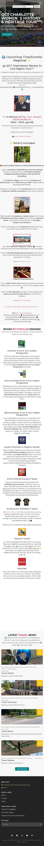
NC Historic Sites (25, 261)
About (3, 795)
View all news (22, 769)
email (5, 787)
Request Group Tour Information (13, 816)
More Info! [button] (7, 34)
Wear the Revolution (12, 512)
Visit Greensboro (25, 300)
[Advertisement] (22, 606)
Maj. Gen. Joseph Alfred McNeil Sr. (27, 118)
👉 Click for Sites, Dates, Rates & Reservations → (22, 307)
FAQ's (3, 801)
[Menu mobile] (40, 3)
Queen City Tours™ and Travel (10, 3)
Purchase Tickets (7, 812)
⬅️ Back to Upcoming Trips (22, 313)
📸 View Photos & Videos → (22, 136)
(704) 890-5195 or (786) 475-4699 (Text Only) (17, 785)
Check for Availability (8, 809)
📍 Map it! (22, 85)
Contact (4, 798)
